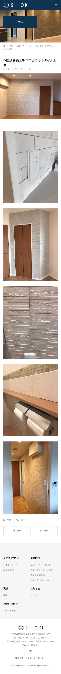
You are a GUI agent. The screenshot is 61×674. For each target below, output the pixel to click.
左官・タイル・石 (23, 69)
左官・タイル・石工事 (40, 565)
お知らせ (34, 595)
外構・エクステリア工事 (41, 570)
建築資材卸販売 (37, 575)
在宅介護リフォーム (39, 580)
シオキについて (10, 565)
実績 (5, 595)
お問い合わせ (9, 610)
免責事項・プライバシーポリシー (30, 658)
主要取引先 (8, 570)
